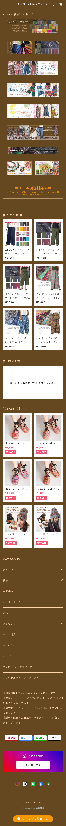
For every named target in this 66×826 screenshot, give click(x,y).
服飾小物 (8, 591)
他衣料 (18, 14)
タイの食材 (9, 645)
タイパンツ (9, 569)
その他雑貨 (9, 634)
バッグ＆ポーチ (12, 602)
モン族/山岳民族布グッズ (18, 667)
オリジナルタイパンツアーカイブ (22, 677)
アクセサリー (10, 623)
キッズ (7, 656)
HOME (6, 14)
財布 (5, 613)
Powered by (29, 808)
